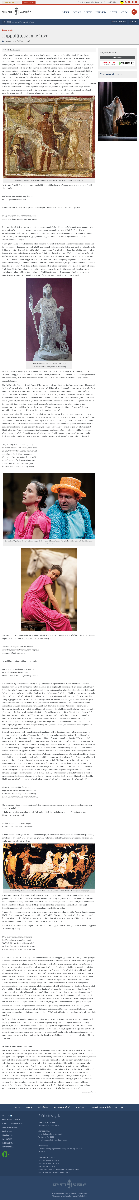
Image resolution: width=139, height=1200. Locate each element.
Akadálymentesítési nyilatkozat (108, 1107)
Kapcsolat (7, 1139)
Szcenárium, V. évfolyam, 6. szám (17, 41)
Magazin (28, 2)
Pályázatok (7, 1135)
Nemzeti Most (12, 2)
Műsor (29, 1107)
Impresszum (7, 1143)
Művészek (43, 1107)
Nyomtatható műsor (12, 1124)
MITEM (124, 12)
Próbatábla (7, 1147)
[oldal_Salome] (117, 111)
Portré (88, 12)
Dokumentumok (10, 1127)
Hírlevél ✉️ (7, 1116)
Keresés (118, 57)
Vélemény (101, 12)
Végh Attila (16, 50)
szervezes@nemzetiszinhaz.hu (49, 1125)
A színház (81, 1107)
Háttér (113, 12)
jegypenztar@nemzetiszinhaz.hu (55, 1140)
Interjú (77, 12)
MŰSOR (66, 12)
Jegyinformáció (62, 1107)
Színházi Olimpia (119, 22)
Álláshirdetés (8, 1131)
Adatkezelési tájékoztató (14, 1120)
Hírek (17, 1107)
